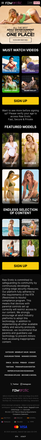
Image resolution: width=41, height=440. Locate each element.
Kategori (9, 352)
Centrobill (26, 410)
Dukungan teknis (12, 356)
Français (7, 422)
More (32, 421)
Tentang (10, 367)
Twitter (15, 384)
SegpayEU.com (34, 407)
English (19, 418)
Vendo (20, 407)
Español (33, 418)
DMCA (8, 363)
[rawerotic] (13, 2)
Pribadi (23, 363)
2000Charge (15, 410)
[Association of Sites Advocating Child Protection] (23, 436)
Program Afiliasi (12, 375)
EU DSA (16, 363)
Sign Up (36, 3)
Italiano (20, 422)
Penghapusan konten (25, 367)
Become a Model (29, 375)
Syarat (31, 363)
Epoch (26, 407)
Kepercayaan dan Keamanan (21, 371)
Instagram (26, 384)
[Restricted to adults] (17, 436)
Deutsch (7, 418)
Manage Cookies (29, 356)
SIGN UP (20, 101)
